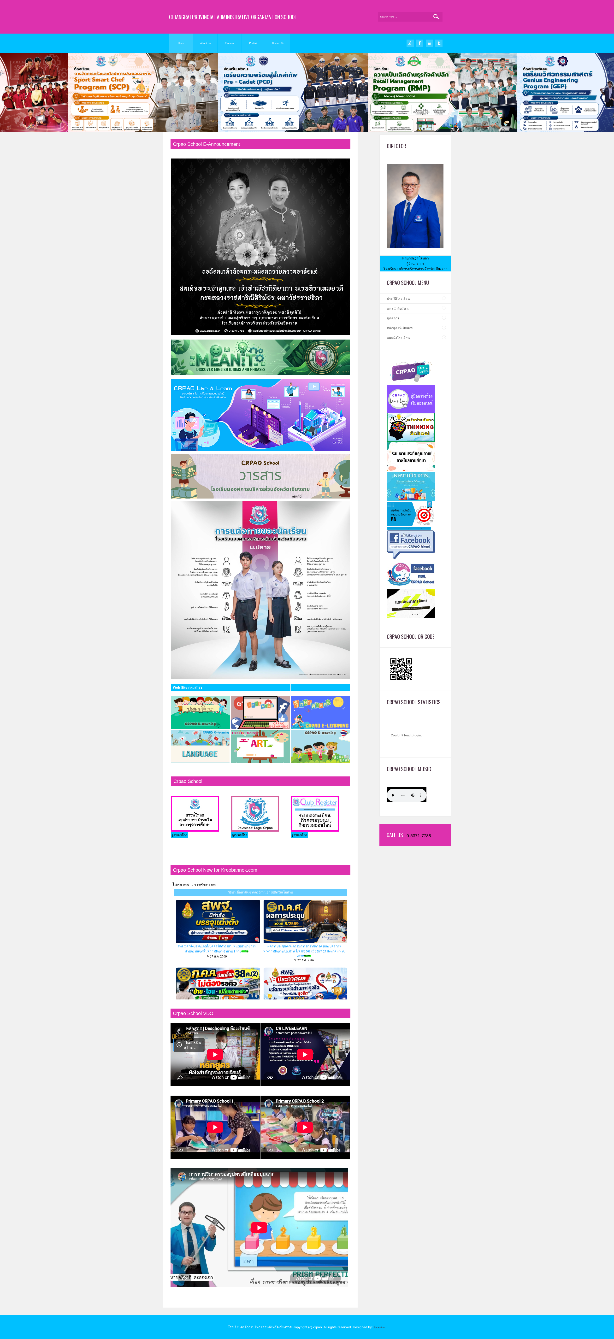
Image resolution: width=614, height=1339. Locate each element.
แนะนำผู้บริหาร (398, 308)
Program (229, 43)
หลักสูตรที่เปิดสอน (400, 328)
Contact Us (278, 43)
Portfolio (253, 43)
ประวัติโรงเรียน (398, 298)
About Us (205, 43)
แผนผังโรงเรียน (398, 338)
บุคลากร (393, 318)
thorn (383, 1327)
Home (181, 43)
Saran (377, 1327)
